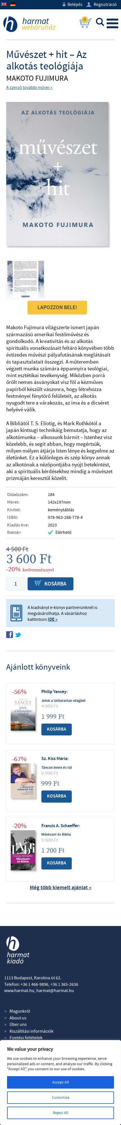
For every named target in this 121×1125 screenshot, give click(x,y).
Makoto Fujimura (37, 78)
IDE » (52, 619)
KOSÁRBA (50, 583)
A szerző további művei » (29, 87)
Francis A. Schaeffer (60, 826)
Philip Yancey (53, 692)
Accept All (60, 1082)
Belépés (72, 4)
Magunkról (20, 1011)
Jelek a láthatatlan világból (63, 700)
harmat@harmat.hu (55, 990)
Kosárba (56, 729)
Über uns (18, 1024)
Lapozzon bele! (57, 307)
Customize (61, 1097)
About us (18, 1018)
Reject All (60, 1112)
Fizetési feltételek (26, 1038)
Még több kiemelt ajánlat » (60, 887)
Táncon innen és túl (56, 767)
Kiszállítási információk (31, 1031)
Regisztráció (101, 4)
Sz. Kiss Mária (54, 759)
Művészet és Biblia (56, 834)
